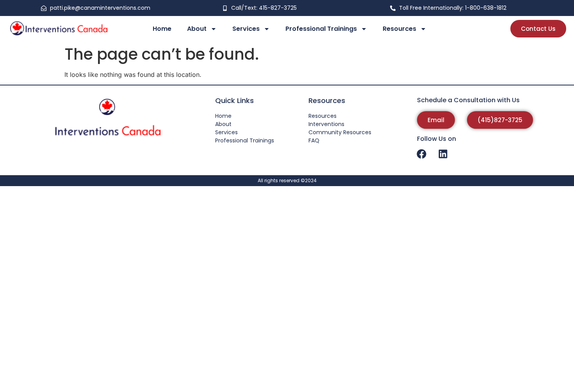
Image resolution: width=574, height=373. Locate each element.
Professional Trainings (321, 28)
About (197, 28)
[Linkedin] (443, 153)
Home (162, 28)
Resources (399, 28)
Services (246, 28)
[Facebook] (421, 153)
